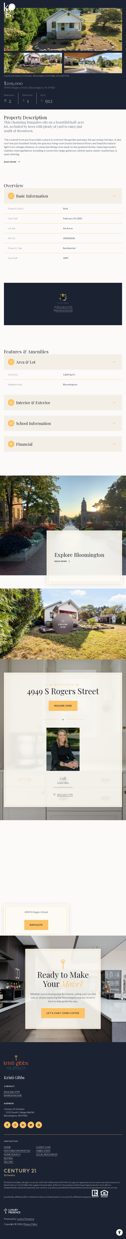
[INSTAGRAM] (15, 1125)
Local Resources (46, 1154)
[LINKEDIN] (23, 1125)
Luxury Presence (25, 1218)
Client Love (43, 1147)
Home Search (12, 1154)
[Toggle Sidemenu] (119, 10)
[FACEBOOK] (7, 1125)
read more (60, 561)
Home (7, 1147)
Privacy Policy (30, 1224)
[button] (63, 1013)
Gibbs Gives (43, 1150)
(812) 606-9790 (64, 307)
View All (93, 63)
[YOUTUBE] (31, 1125)
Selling (8, 1161)
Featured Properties (17, 1150)
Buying (8, 1158)
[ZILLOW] (38, 1125)
